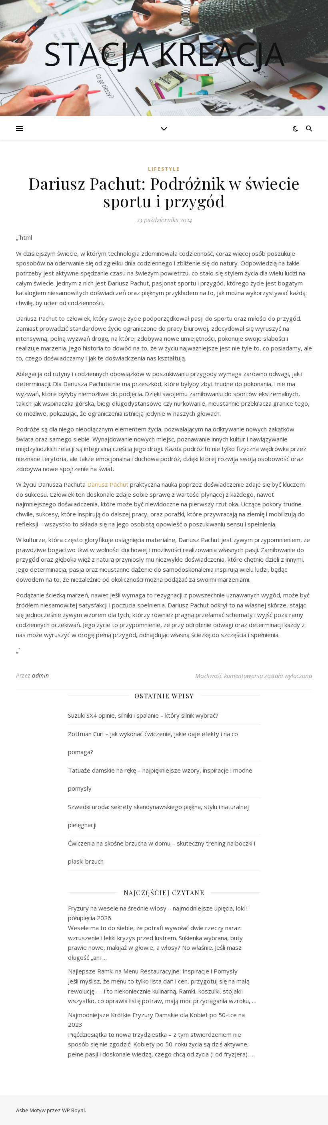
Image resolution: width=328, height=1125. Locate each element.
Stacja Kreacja (164, 53)
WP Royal (73, 1110)
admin (40, 675)
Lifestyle (164, 169)
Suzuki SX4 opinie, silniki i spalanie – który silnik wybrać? (143, 715)
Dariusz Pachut (107, 484)
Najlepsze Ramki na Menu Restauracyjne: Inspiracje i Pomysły (153, 971)
